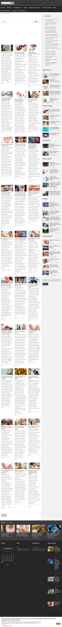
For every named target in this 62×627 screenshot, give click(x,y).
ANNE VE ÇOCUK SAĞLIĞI (34, 7)
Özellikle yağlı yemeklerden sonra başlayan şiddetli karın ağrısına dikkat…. (6, 99)
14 (9, 556)
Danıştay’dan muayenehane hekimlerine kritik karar (55, 145)
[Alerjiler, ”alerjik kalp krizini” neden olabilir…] (34, 234)
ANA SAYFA (3, 7)
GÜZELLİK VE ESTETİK (46, 7)
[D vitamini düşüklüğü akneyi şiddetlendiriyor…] (46, 129)
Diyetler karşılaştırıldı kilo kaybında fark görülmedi (50, 28)
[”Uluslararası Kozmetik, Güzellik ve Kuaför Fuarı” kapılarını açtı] (46, 213)
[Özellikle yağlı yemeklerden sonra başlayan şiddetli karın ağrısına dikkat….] (7, 94)
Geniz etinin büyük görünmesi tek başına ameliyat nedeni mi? (19, 100)
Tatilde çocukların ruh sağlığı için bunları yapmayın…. (54, 100)
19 (5, 558)
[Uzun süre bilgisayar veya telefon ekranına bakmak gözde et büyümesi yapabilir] (21, 188)
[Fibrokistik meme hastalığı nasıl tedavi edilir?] (7, 140)
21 (9, 558)
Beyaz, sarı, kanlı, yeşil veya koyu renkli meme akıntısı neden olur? (52, 48)
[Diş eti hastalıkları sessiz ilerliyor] (46, 248)
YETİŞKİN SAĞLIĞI (17, 7)
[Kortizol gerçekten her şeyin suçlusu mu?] (51, 591)
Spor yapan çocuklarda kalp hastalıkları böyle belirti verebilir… (51, 63)
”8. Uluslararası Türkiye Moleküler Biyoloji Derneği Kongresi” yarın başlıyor (55, 218)
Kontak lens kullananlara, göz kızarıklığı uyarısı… (51, 20)
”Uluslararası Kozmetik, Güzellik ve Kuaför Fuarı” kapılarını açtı (55, 212)
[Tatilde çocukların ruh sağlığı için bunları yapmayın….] (46, 100)
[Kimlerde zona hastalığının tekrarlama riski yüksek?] (7, 327)
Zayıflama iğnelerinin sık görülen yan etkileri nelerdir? (33, 100)
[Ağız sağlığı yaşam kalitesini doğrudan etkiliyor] (46, 272)
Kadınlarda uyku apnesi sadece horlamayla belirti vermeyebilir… (52, 44)
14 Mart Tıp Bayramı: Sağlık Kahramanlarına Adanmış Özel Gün (54, 171)
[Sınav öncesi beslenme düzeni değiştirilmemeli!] (46, 75)
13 (7, 556)
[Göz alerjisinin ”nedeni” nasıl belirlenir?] (7, 234)
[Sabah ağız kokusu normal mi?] (46, 242)
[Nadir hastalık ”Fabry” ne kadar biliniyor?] (21, 280)
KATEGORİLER (35, 547)
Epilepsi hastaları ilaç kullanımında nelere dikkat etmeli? (33, 377)
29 (11, 560)
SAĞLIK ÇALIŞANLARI (5, 10)
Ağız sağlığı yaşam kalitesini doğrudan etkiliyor (54, 272)
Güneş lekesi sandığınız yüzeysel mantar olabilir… (50, 54)
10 (2, 556)
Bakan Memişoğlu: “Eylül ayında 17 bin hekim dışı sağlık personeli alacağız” (55, 193)
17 (2, 558)
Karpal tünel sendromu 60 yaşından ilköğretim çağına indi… (51, 24)
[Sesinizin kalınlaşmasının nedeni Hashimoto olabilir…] (21, 140)
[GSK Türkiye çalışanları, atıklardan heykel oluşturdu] (46, 231)
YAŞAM (25, 7)
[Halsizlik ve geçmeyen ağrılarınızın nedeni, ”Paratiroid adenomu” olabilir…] (34, 466)
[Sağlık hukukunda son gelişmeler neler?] (46, 153)
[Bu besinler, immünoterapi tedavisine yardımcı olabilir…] (21, 371)
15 (11, 556)
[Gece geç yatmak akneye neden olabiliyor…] (46, 135)
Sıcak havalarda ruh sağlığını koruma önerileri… (51, 41)
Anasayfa (2, 13)
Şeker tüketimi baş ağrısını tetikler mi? (50, 60)
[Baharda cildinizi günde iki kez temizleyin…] (46, 123)
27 (7, 560)
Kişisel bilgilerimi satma (7, 625)
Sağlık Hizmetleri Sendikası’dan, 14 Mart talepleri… (54, 178)
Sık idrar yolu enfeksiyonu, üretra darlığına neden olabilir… (33, 286)
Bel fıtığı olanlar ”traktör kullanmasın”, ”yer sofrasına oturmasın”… (7, 427)
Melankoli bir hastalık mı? (6, 52)
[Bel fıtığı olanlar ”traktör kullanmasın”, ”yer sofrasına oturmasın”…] (7, 421)
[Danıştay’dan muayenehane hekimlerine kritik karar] (46, 146)
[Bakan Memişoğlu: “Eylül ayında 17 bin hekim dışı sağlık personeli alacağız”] (46, 193)
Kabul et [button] (58, 623)
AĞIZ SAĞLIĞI (22, 10)
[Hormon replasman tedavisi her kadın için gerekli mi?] (21, 234)
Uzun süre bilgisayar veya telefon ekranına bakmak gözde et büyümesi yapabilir (20, 194)
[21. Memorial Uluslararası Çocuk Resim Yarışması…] (46, 87)
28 (9, 560)
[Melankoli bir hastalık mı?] (7, 48)
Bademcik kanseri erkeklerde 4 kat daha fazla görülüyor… (33, 53)
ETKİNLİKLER (15, 10)
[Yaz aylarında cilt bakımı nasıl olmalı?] (46, 117)
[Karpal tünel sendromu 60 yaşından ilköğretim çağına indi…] (23, 529)
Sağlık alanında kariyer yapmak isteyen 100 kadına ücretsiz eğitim (55, 224)
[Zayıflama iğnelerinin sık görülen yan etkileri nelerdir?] (34, 94)
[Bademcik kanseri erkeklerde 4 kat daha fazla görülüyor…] (34, 48)
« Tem (8, 564)
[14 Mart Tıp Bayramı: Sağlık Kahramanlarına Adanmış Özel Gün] (46, 171)
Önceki (4, 515)
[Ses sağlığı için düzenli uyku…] (46, 261)
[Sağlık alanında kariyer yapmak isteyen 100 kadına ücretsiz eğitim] (46, 225)
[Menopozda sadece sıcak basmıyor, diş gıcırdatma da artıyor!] (46, 254)
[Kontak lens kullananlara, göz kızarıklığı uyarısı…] (8, 529)
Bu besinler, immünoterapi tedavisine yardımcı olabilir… (20, 377)
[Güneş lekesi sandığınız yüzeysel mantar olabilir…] (21, 48)
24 (2, 560)
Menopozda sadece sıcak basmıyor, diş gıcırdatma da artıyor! (55, 253)
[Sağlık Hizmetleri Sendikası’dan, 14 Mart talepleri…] (46, 179)
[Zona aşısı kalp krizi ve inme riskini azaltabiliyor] (51, 579)
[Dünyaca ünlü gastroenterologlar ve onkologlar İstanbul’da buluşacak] (46, 204)
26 (5, 560)
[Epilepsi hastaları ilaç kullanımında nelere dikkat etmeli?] (34, 371)
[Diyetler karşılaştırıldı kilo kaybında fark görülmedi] (38, 529)
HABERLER (9, 7)
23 (13, 558)
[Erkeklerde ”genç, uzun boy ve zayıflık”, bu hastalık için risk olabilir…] (7, 371)
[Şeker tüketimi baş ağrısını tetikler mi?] (51, 604)
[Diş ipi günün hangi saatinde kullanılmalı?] (46, 267)
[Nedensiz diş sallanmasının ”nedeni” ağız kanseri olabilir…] (34, 188)
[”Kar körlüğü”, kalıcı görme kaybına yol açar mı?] (34, 421)
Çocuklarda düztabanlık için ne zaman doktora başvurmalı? (7, 471)
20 (7, 558)
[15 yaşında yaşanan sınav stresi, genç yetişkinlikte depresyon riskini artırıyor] (46, 93)
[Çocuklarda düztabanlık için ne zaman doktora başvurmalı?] (7, 466)
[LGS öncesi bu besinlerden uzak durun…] (46, 81)
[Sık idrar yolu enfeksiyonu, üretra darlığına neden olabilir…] (34, 280)
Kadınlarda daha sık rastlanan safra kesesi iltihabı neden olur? (52, 35)
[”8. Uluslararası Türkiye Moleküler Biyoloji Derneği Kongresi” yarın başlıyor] (46, 219)
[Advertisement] (20, 34)
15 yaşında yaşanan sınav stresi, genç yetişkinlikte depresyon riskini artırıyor (55, 92)
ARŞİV (18, 547)
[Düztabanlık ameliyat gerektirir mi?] (34, 327)
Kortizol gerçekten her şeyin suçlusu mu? (51, 57)
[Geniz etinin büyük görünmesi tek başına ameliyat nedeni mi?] (21, 94)
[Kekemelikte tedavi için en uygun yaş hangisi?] (21, 466)
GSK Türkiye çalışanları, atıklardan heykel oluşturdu (54, 230)
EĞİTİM (54, 7)
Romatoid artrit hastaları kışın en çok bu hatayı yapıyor (20, 427)
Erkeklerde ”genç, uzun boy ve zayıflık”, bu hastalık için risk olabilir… (7, 377)
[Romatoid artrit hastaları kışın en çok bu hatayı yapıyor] (21, 421)
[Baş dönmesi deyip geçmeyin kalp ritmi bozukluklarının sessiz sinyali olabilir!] (34, 140)
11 (4, 556)
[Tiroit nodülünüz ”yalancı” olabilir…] (21, 327)
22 (11, 558)
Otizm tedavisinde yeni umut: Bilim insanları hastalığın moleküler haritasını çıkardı (51, 31)
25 (4, 560)
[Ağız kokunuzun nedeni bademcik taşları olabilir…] (7, 280)
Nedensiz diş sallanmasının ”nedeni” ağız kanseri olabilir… (34, 194)
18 (4, 558)
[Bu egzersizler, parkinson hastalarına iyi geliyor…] (7, 188)
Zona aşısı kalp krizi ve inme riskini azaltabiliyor (51, 38)
